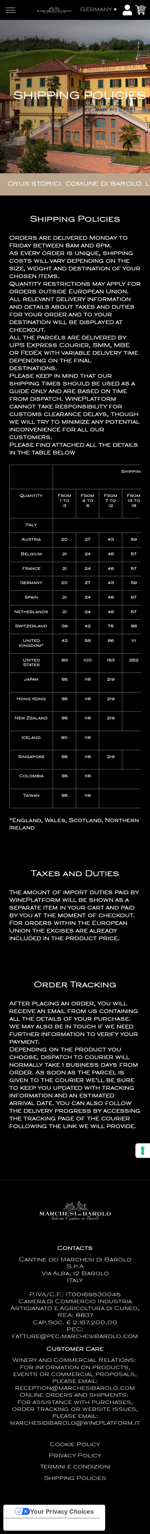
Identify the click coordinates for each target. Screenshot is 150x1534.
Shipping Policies (75, 1478)
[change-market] (99, 10)
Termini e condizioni (75, 1467)
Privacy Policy (75, 1456)
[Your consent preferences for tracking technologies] (142, 1150)
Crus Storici (35, 184)
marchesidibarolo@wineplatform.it (75, 1423)
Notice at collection (38, 1524)
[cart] (140, 10)
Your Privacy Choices (62, 1511)
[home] (54, 10)
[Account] (127, 10)
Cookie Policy (75, 1445)
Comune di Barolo (103, 184)
